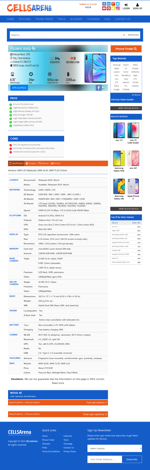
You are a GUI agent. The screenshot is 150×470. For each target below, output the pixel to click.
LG (126, 68)
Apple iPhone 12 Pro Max (120, 242)
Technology (30, 190)
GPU (26, 229)
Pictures (56, 163)
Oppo (135, 75)
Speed (27, 210)
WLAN (27, 335)
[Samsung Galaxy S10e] (119, 158)
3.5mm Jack (29, 315)
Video (26, 277)
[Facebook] (99, 88)
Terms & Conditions (51, 451)
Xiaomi (126, 65)
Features (28, 272)
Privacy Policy (70, 451)
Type (26, 234)
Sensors (28, 358)
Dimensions (30, 296)
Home (10, 19)
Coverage (93, 19)
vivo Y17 (114, 226)
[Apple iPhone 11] (133, 186)
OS (25, 215)
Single (27, 282)
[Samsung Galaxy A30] (119, 186)
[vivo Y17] (119, 130)
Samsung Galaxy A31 (119, 238)
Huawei (135, 68)
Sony (126, 79)
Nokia (135, 65)
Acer (117, 75)
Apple (116, 68)
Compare (32, 163)
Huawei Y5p (116, 250)
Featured (25, 19)
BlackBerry (126, 75)
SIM (25, 305)
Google (117, 89)
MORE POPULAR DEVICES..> (129, 108)
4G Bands (29, 203)
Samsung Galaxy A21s (120, 234)
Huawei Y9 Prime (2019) (120, 254)
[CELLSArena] (29, 8)
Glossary (76, 19)
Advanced (133, 35)
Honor (125, 72)
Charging (28, 329)
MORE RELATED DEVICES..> (129, 209)
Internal (27, 253)
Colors (27, 372)
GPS (26, 344)
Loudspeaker (30, 311)
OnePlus (135, 86)
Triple (26, 258)
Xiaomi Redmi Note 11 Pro (121, 262)
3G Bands (29, 199)
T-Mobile (125, 89)
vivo (116, 79)
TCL (125, 86)
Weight (27, 301)
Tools (61, 19)
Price (26, 368)
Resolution (29, 243)
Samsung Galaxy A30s (120, 246)
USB (26, 353)
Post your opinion (32, 402)
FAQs (107, 19)
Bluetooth (29, 339)
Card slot (28, 249)
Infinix (116, 86)
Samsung (116, 65)
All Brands (136, 95)
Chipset (27, 220)
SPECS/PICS (19, 87)
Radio (27, 348)
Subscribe (131, 459)
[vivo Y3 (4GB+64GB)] (133, 130)
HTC (135, 79)
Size (26, 239)
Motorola (135, 72)
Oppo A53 (115, 230)
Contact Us (122, 19)
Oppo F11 (115, 258)
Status (27, 184)
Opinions (45, 163)
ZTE (116, 82)
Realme (126, 82)
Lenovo (117, 72)
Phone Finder (44, 19)
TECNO (135, 82)
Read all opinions (16, 402)
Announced (29, 180)
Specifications (17, 163)
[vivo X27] (133, 158)
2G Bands (29, 194)
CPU (26, 225)
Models (27, 363)
